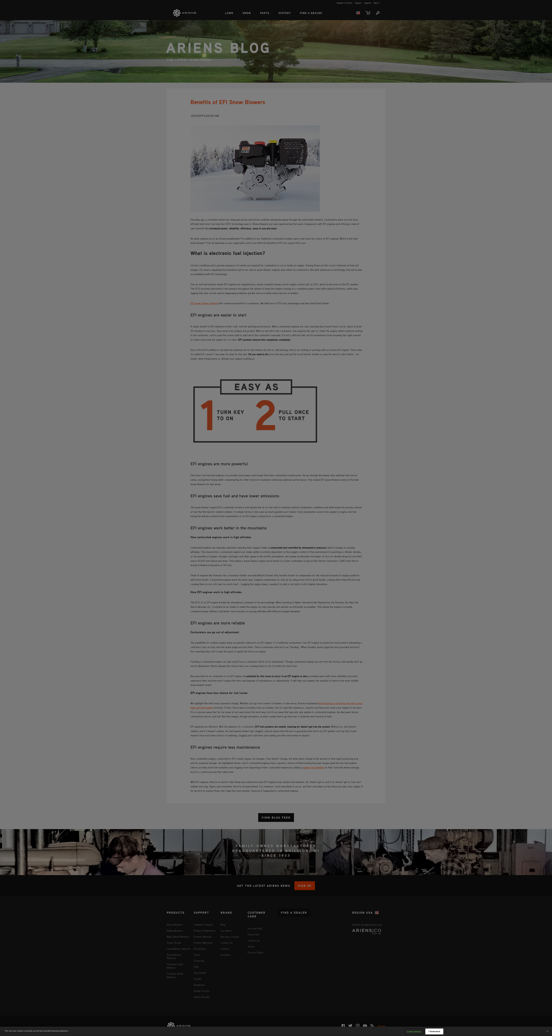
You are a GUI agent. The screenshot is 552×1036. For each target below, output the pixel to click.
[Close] (547, 1031)
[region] (276, 1031)
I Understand (434, 1031)
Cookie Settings (414, 1031)
